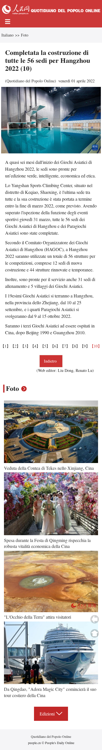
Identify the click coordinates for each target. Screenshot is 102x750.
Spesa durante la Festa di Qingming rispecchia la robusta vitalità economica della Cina (47, 543)
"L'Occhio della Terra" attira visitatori (37, 617)
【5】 (45, 346)
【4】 (35, 346)
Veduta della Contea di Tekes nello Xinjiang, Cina (49, 468)
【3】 (25, 346)
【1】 (5, 346)
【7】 (65, 346)
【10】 (96, 346)
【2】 (15, 346)
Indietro (51, 361)
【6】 (55, 346)
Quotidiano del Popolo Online (31, 80)
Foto (24, 35)
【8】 (75, 346)
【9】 (85, 346)
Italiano (7, 35)
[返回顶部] (94, 633)
